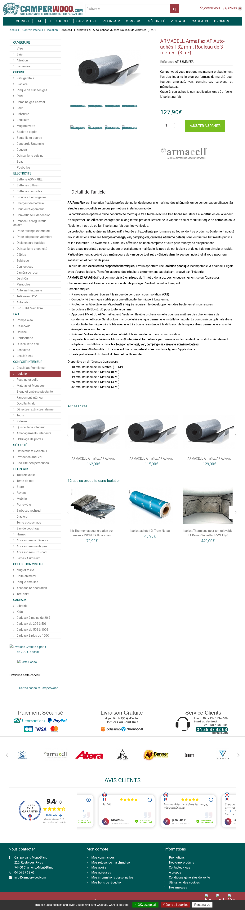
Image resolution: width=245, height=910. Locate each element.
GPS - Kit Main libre (29, 308)
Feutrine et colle (27, 379)
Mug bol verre (25, 126)
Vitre (19, 48)
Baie (19, 54)
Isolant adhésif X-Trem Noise (150, 531)
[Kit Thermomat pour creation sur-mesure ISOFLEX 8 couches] (92, 505)
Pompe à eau (25, 320)
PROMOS (221, 21)
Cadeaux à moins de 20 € (33, 618)
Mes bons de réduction (106, 882)
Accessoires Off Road (31, 552)
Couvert (21, 149)
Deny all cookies (176, 904)
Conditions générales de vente (189, 877)
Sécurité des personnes (32, 463)
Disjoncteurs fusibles (30, 243)
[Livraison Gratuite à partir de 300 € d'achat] (28, 649)
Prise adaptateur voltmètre (34, 237)
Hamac (21, 534)
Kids (19, 612)
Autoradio (22, 302)
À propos (175, 872)
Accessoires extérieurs (32, 540)
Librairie (22, 606)
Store (20, 487)
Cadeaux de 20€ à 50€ (31, 623)
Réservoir (23, 326)
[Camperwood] (43, 8)
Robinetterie (24, 338)
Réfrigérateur (25, 78)
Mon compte (97, 849)
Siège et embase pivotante (34, 391)
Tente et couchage (28, 522)
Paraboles (23, 284)
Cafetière (22, 114)
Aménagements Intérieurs (33, 433)
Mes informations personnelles (112, 877)
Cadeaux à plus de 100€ (32, 635)
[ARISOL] (22, 754)
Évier (19, 96)
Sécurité (156, 21)
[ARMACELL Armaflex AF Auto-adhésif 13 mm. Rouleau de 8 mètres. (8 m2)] (94, 431)
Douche (21, 332)
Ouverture (86, 21)
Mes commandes (103, 857)
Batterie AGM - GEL (29, 179)
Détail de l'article (88, 192)
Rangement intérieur (29, 397)
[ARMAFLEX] (184, 153)
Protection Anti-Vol (29, 457)
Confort (134, 21)
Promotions (177, 857)
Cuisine (23, 21)
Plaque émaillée (27, 582)
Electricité (59, 21)
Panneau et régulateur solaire (29, 223)
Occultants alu (25, 403)
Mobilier (22, 498)
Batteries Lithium (27, 185)
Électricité (22, 173)
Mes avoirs (98, 867)
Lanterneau (23, 66)
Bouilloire (22, 120)
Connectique (24, 266)
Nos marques (178, 887)
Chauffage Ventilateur (31, 368)
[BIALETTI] (189, 754)
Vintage (178, 21)
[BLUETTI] (222, 754)
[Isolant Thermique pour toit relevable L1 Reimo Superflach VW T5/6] (208, 505)
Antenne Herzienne (29, 290)
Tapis (20, 415)
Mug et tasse (25, 570)
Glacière (22, 84)
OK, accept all (147, 904)
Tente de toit (24, 481)
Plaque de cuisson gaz (31, 90)
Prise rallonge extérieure (33, 231)
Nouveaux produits (181, 862)
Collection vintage (28, 564)
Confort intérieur (32, 30)
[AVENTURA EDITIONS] (122, 754)
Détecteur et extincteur (31, 451)
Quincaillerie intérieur (30, 427)
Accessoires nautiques (31, 546)
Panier (234, 8)
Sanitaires (23, 350)
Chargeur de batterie (30, 203)
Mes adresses (101, 872)
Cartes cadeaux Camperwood (38, 688)
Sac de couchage (27, 528)
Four (19, 108)
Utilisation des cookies (184, 882)
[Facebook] (208, 898)
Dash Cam (23, 278)
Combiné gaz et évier (30, 102)
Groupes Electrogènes (31, 197)
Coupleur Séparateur (30, 209)
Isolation (52, 30)
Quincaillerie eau (27, 344)
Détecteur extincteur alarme (35, 409)
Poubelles (23, 167)
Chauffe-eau (24, 356)
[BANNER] (156, 754)
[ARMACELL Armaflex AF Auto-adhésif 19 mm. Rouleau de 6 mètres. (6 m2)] (151, 431)
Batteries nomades (29, 191)
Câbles (21, 254)
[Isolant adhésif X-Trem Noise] (150, 505)
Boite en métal (26, 576)
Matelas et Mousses (30, 385)
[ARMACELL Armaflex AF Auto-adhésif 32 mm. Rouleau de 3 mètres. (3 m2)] (78, 113)
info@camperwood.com (30, 877)
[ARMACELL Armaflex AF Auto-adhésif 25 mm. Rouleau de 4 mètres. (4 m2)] (209, 431)
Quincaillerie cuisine (29, 155)
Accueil (14, 30)
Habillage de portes (29, 439)
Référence (167, 62)
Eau (39, 21)
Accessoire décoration (31, 588)
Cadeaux (200, 21)
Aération (22, 60)
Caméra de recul (27, 272)
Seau (19, 161)
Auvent (21, 493)
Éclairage (22, 260)
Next (238, 754)
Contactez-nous (179, 867)
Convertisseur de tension (33, 215)
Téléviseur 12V (26, 296)
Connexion (211, 8)
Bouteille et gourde (29, 138)
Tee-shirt (22, 594)
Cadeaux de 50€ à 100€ (32, 629)
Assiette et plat (26, 132)
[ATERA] (89, 754)
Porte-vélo (23, 504)
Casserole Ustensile (30, 144)
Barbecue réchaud (28, 510)
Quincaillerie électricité (31, 249)
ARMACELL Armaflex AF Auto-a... (93, 458)
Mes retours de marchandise (110, 862)
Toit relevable (25, 475)
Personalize (202, 904)
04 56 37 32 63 (24, 872)
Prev (7, 754)
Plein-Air (111, 21)
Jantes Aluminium (28, 558)
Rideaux (21, 421)
